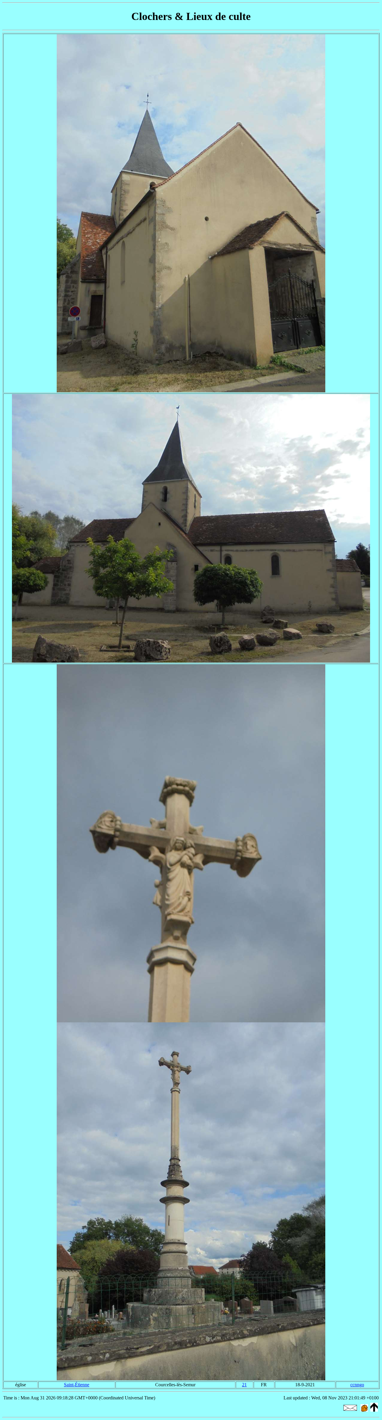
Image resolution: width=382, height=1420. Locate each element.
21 (244, 1384)
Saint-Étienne (76, 1384)
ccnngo (357, 1384)
